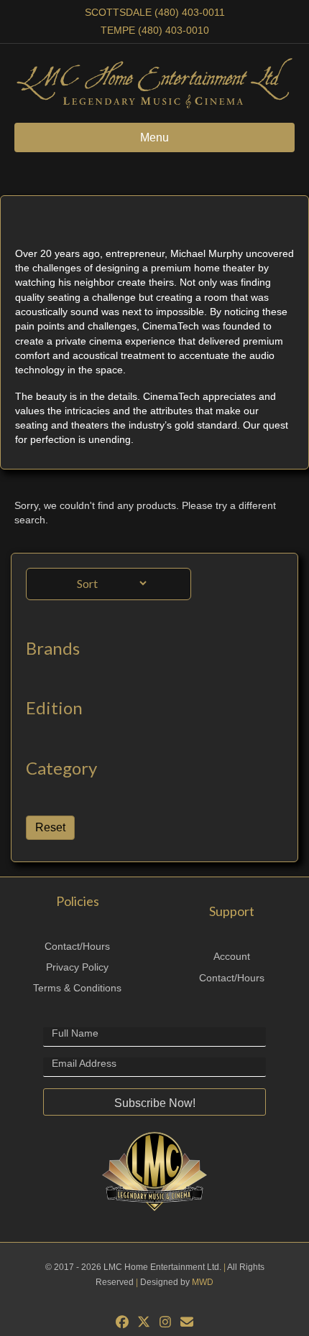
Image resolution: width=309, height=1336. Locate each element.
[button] (154, 1102)
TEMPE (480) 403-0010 (155, 30)
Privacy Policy (77, 967)
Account (231, 956)
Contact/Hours (77, 946)
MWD (202, 1282)
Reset (50, 827)
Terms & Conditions (77, 988)
